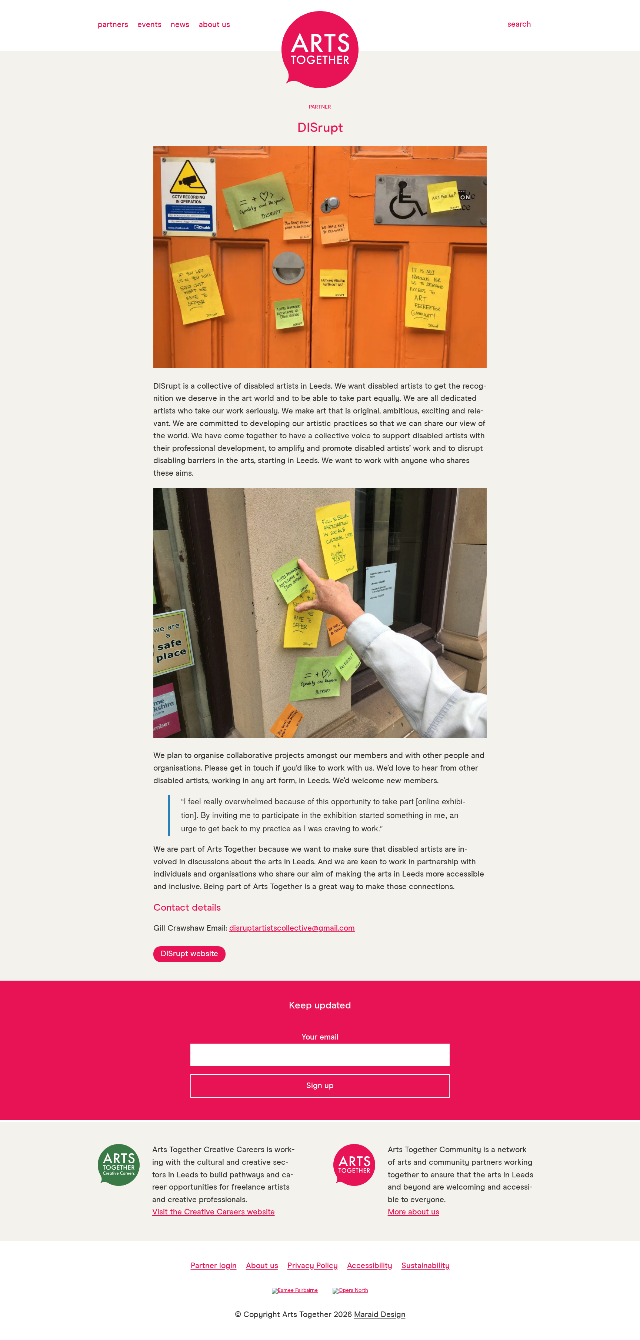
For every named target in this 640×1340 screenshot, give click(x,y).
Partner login (214, 1266)
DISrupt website (189, 954)
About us (214, 25)
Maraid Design (380, 1315)
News (180, 25)
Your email (320, 1037)
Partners (113, 25)
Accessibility (369, 1266)
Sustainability (425, 1266)
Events (149, 25)
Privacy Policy (312, 1266)
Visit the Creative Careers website (213, 1212)
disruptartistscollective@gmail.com (292, 928)
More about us (413, 1212)
